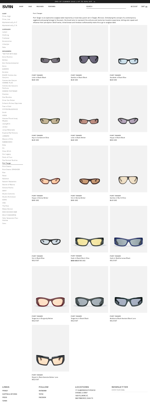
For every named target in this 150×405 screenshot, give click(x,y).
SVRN (4, 200)
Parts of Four (7, 157)
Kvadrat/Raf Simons (10, 133)
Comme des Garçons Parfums (10, 87)
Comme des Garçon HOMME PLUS (9, 82)
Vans (4, 223)
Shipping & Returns (9, 394)
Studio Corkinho (8, 194)
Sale (4, 47)
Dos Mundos (7, 97)
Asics (4, 66)
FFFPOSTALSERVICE (10, 109)
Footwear (5, 38)
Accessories (7, 41)
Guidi (4, 112)
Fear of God (6, 106)
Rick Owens (6, 166)
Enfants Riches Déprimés (12, 103)
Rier (4, 172)
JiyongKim (6, 124)
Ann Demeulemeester (10, 63)
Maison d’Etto (7, 139)
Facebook (42, 397)
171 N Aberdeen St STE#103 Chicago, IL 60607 (85, 391)
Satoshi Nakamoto (9, 181)
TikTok (41, 394)
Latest (4, 32)
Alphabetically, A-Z (9, 22)
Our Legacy (6, 154)
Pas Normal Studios (10, 160)
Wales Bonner (7, 209)
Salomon (5, 179)
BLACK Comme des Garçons (9, 76)
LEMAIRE (5, 136)
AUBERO (5, 69)
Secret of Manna (8, 185)
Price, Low (6, 19)
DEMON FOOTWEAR (9, 91)
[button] (106, 6)
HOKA (4, 115)
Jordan (5, 127)
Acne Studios (7, 57)
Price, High (6, 16)
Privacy (5, 391)
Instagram (43, 391)
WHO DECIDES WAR (9, 212)
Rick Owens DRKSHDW (11, 169)
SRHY (4, 191)
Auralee (5, 72)
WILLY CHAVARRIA (9, 215)
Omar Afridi (6, 151)
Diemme (5, 94)
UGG (4, 203)
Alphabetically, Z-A (9, 25)
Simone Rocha (7, 188)
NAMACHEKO (7, 142)
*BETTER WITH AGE (9, 54)
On (3, 148)
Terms (4, 401)
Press (4, 397)
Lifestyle (5, 44)
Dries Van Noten (8, 100)
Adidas (5, 60)
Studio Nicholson (9, 197)
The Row (5, 206)
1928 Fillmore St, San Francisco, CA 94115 (84, 397)
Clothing (5, 35)
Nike (4, 145)
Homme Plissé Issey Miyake (10, 120)
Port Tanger (6, 163)
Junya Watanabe (8, 130)
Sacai (4, 175)
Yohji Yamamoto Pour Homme (10, 219)
